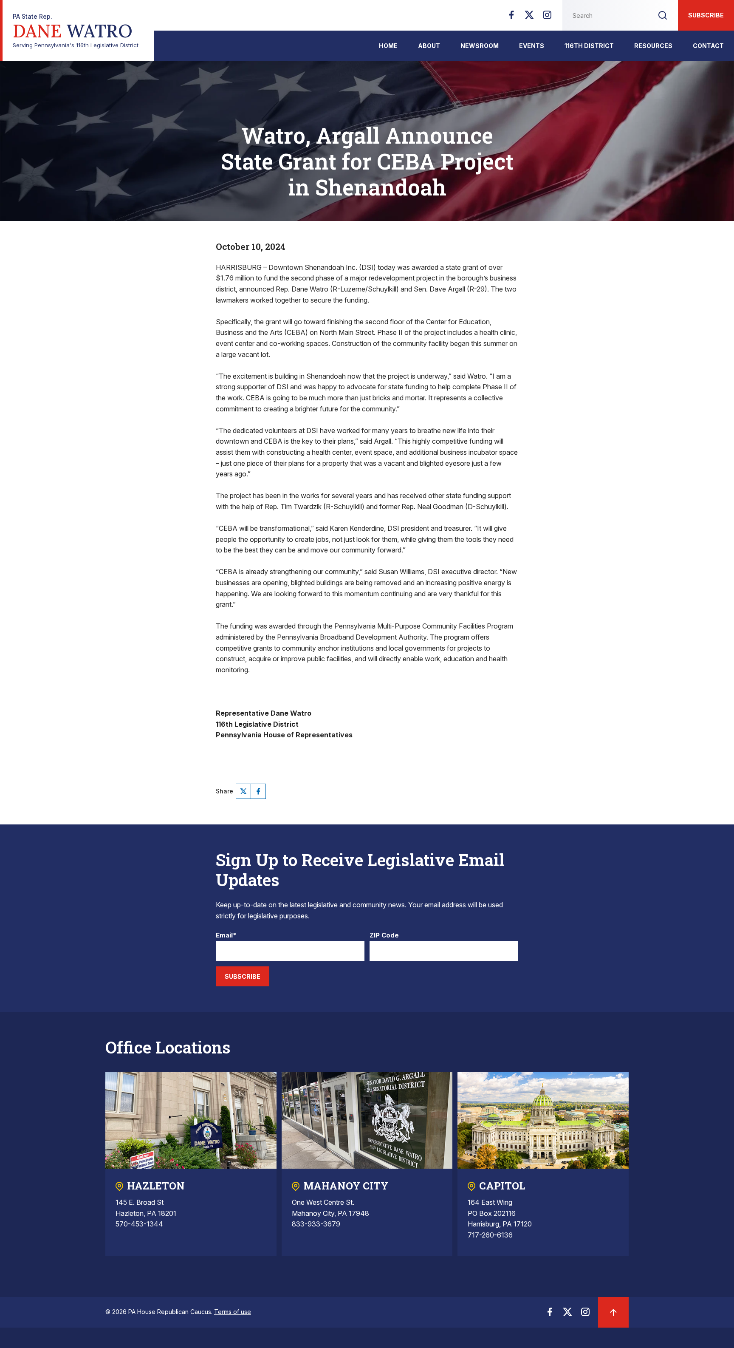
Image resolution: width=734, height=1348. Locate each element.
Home (388, 45)
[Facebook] (511, 17)
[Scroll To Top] (613, 1312)
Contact (708, 45)
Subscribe (706, 15)
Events (531, 45)
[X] (529, 17)
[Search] (662, 15)
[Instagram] (547, 17)
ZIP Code (384, 935)
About (429, 45)
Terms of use (232, 1311)
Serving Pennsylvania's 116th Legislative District (75, 31)
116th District (589, 45)
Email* (226, 935)
